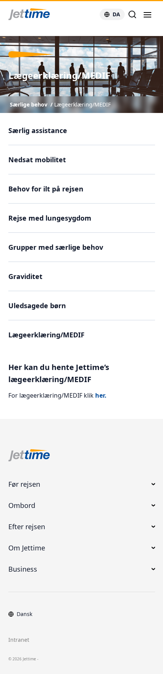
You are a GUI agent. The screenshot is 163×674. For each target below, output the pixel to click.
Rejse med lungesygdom (49, 218)
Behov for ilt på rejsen (45, 188)
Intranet (18, 639)
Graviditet (25, 276)
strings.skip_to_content (30, 32)
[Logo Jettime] (38, 14)
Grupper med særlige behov (55, 247)
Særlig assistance (37, 130)
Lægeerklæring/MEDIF (82, 104)
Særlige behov (28, 104)
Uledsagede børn (37, 305)
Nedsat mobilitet (37, 159)
